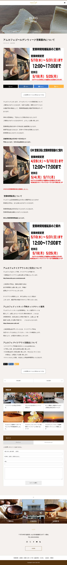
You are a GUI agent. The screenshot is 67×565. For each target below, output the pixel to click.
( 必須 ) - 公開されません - (12, 456)
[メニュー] (64, 2)
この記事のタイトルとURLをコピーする (33, 95)
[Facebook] (33, 542)
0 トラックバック (48, 442)
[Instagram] (27, 542)
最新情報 (12, 43)
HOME (33, 548)
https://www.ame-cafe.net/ (11, 323)
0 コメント (18, 442)
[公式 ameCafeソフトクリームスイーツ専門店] (33, 529)
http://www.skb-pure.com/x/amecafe (14, 278)
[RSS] (40, 542)
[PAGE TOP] (33, 497)
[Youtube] (37, 542)
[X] (30, 542)
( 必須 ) (12, 451)
